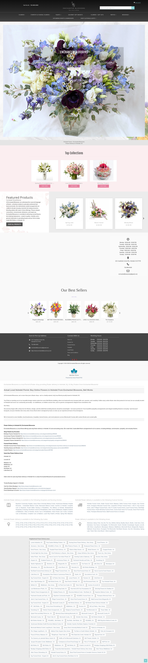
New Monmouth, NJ (49, 567)
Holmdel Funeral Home (93, 503)
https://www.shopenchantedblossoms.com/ (30, 486)
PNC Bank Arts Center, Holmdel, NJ (81, 634)
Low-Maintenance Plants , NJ (39, 588)
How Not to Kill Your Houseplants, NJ (81, 588)
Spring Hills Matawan (66, 513)
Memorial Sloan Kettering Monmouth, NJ (67, 613)
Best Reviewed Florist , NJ (91, 581)
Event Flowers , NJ (102, 542)
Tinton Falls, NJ (80, 585)
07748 (30, 525)
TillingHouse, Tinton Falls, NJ (59, 634)
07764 (66, 525)
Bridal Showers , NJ (93, 549)
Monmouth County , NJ (37, 617)
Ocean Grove (96, 529)
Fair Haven (97, 525)
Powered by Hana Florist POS (74, 377)
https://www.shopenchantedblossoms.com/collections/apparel (34, 488)
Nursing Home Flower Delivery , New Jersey (81, 542)
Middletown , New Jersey (47, 585)
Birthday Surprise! (128, 222)
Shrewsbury (136, 529)
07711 (34, 523)
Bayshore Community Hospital (24, 503)
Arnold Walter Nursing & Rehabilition (38, 507)
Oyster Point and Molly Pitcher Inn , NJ (41, 613)
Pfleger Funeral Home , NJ (62, 570)
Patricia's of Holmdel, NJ (98, 627)
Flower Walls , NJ (105, 610)
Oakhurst (89, 529)
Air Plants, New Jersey (58, 578)
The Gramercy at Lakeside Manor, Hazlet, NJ (43, 638)
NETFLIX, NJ (106, 641)
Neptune (141, 527)
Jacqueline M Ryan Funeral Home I (121, 505)
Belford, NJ (34, 585)
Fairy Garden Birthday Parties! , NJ (55, 542)
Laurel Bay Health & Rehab (52, 513)
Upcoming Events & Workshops (63, 18)
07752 (21, 527)
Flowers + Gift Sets (97, 14)
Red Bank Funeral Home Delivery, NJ (41, 570)
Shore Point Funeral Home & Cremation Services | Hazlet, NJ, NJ (87, 652)
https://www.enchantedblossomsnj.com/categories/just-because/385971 (42, 438)
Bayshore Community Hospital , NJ (63, 595)
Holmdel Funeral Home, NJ (58, 652)
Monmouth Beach (126, 527)
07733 (17, 525)
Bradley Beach (125, 523)
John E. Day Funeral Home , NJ (39, 599)
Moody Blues (99, 222)
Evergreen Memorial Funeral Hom (100, 505)
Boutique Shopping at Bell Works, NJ (104, 645)
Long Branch (97, 527)
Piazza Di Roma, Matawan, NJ (39, 634)
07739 (21, 525)
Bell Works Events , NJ (54, 581)
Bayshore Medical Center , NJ (103, 592)
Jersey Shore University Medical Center (44, 503)
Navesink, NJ (74, 563)
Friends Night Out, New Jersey (39, 553)
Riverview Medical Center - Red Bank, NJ (80, 592)
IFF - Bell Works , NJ (36, 606)
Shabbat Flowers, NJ (46, 560)
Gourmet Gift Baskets (75, 14)
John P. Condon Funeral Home (116, 507)
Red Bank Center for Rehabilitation (38, 509)
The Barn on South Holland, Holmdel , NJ (85, 631)
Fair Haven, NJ (86, 563)
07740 (25, 525)
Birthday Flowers (103, 183)
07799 (71, 525)
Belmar (118, 523)
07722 (58, 523)
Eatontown (90, 525)
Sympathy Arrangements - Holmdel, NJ (44, 183)
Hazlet (119, 525)
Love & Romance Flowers (73, 183)
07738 (42, 527)
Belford (114, 523)
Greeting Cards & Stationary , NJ (83, 556)
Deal (142, 523)
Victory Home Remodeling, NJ (54, 606)
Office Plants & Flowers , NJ (72, 546)
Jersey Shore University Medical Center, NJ (75, 627)
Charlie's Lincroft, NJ (85, 645)
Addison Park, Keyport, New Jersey (60, 631)
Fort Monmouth (112, 525)
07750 (34, 525)
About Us (69, 339)
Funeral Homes (71, 344)
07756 (50, 525)
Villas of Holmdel (29, 511)
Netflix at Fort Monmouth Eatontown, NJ (70, 638)
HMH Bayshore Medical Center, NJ (107, 620)
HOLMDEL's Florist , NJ (54, 546)
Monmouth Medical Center (46, 505)
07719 (50, 523)
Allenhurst (90, 523)
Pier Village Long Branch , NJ (39, 631)
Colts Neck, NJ (35, 574)
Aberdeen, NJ (50, 563)
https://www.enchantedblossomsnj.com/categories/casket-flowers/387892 (33, 450)
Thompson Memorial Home (98, 511)
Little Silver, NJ (98, 563)
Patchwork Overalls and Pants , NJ (82, 560)
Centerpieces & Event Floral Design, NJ (69, 641)
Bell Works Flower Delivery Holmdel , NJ (96, 602)
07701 (17, 523)
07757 (54, 525)
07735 (34, 527)
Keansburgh (130, 525)
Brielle (132, 523)
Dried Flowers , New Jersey (38, 549)
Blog (68, 355)
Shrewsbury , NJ (35, 567)
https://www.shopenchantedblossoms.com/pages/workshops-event (37, 490)
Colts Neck (137, 523)
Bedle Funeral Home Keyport (128, 503)
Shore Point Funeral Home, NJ (82, 570)
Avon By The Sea (106, 523)
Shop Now (45, 186)
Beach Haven (69, 222)
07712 (38, 523)
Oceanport (103, 529)
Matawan (111, 527)
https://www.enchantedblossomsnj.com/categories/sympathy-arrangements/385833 (44, 440)
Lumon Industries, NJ (36, 542)
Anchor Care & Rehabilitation (43, 511)
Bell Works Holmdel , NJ (98, 617)
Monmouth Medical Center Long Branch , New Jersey (45, 627)
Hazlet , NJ (78, 574)
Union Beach (101, 531)
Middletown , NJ (70, 606)
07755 (46, 525)
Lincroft (142, 525)
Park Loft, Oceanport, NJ (107, 631)
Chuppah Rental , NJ (108, 549)
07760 (58, 525)
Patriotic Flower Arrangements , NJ (52, 610)
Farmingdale (104, 525)
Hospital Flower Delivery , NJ (58, 549)
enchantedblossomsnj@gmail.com (40, 347)
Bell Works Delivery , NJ (75, 602)
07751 (25, 527)
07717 (46, 523)
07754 (42, 525)
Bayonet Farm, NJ (100, 634)
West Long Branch (110, 531)
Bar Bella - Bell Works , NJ (74, 620)
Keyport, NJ (34, 560)
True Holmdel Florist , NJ (108, 581)
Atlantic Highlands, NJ (37, 563)
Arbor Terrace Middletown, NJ (104, 648)
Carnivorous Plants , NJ (62, 560)
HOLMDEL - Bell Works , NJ (55, 620)
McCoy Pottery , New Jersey (97, 606)
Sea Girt (130, 529)
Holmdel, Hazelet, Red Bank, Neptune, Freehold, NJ (81, 624)
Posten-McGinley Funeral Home (104, 509)
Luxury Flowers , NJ (74, 578)
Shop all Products (14, 224)
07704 (25, 523)
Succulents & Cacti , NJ (91, 574)
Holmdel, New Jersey (82, 617)
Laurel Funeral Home (132, 507)
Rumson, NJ (86, 578)
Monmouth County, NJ (58, 602)
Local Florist (70, 350)
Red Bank (119, 529)
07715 (42, 523)
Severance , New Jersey (37, 546)
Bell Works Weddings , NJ (90, 567)
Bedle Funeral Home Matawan (110, 503)
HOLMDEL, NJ (89, 620)
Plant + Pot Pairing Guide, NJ (59, 588)
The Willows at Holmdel (57, 507)
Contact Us (70, 342)
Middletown (118, 527)
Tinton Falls (93, 531)
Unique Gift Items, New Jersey (85, 553)
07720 (54, 523)
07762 (62, 525)
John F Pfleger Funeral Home (99, 507)
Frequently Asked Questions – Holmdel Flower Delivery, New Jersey (73, 648)
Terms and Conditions (72, 352)
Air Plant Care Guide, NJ (65, 585)
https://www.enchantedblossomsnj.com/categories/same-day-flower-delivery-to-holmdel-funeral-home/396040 (56, 445)
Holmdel (124, 525)
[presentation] (54, 218)
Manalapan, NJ (110, 563)
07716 (17, 527)
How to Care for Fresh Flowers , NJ (103, 570)
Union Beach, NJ (63, 567)
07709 (30, 523)
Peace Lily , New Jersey (104, 553)
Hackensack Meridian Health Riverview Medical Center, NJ (47, 624)
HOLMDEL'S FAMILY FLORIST (74, 69)
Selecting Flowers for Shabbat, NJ (104, 588)
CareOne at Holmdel (61, 505)
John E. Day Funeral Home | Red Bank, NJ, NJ (65, 656)
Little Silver (90, 527)
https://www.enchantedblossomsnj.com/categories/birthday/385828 (39, 434)
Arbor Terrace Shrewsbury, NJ (39, 652)
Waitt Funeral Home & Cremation (115, 511)
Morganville (135, 527)
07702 (21, 523)
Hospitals (69, 347)
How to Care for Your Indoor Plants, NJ (59, 556)
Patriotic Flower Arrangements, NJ (40, 592)
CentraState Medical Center (30, 505)
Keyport (137, 525)
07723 (62, 523)
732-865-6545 (34, 5)
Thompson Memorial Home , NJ (105, 595)
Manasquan (105, 527)
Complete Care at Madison (35, 513)
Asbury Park (96, 523)
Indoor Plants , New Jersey (38, 556)
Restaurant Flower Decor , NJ (92, 546)
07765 (38, 527)
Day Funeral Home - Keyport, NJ (40, 578)
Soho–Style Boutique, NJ (38, 581)
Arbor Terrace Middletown (55, 509)
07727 (71, 523)
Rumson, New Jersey (102, 556)
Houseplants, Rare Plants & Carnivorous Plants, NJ (57, 574)
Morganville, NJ (62, 563)
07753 (38, 525)
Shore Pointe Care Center (59, 511)
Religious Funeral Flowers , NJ (74, 610)
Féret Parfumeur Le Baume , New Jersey (62, 553)
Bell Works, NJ (35, 645)
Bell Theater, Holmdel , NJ (92, 638)
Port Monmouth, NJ (91, 610)
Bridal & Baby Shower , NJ (77, 549)
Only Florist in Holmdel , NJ (72, 581)
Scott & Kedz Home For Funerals (123, 509)
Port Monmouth (111, 529)
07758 (29, 527)
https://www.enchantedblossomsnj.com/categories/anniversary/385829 (42, 436)
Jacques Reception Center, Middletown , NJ (43, 641)
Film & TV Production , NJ (91, 641)
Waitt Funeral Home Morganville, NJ (101, 599)
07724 (66, 523)
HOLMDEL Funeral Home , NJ (85, 595)
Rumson (125, 529)
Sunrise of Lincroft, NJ (94, 585)
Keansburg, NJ (100, 560)
